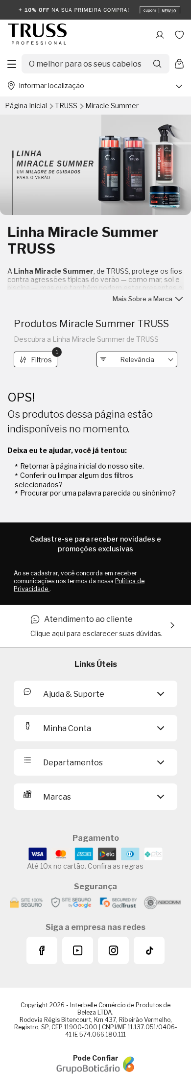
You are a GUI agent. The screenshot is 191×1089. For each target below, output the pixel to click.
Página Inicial (26, 105)
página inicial (76, 466)
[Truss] (37, 35)
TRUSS (67, 105)
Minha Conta (67, 728)
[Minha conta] (159, 35)
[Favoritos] (179, 35)
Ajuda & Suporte (73, 694)
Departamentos (73, 762)
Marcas (57, 797)
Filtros (44, 358)
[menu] (12, 63)
